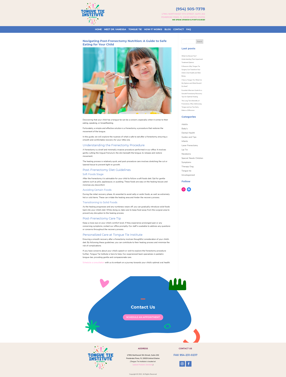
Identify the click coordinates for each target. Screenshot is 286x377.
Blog (168, 30)
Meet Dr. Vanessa (115, 30)
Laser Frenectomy (190, 145)
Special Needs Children (192, 158)
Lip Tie (185, 149)
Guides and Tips (189, 137)
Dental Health (188, 132)
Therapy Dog (187, 166)
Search (199, 42)
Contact (178, 30)
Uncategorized (188, 175)
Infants (185, 141)
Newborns (186, 154)
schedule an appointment (143, 317)
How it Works (153, 30)
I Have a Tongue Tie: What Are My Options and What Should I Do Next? (192, 83)
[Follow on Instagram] (182, 364)
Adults (185, 124)
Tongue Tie (135, 30)
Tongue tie (186, 170)
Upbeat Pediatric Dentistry (142, 365)
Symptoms (186, 162)
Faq (188, 30)
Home (98, 30)
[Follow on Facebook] (188, 364)
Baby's (185, 128)
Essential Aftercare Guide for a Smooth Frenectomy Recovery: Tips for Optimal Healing (192, 93)
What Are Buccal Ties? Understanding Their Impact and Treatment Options (192, 59)
